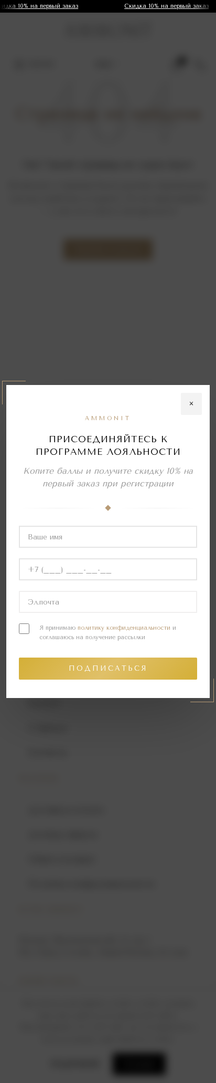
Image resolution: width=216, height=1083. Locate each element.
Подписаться (108, 668)
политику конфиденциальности (124, 627)
